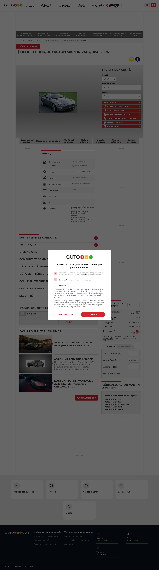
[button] (79, 285)
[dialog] (79, 285)
